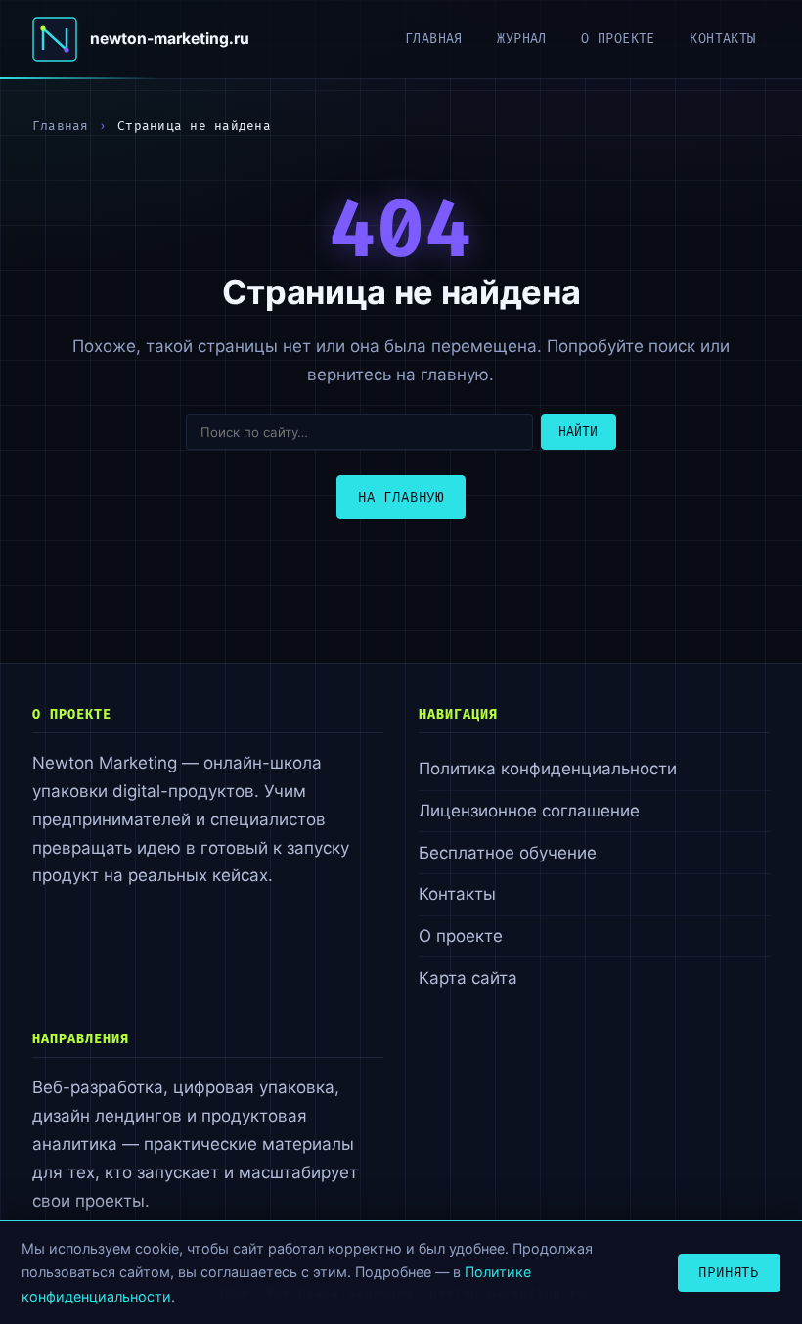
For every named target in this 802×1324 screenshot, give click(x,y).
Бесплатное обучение (508, 852)
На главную (401, 497)
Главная (434, 39)
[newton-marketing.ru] (54, 39)
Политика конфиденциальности (548, 768)
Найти (578, 432)
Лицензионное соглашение (529, 810)
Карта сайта (468, 978)
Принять (728, 1272)
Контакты (722, 39)
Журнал (521, 39)
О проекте (618, 39)
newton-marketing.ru (169, 38)
